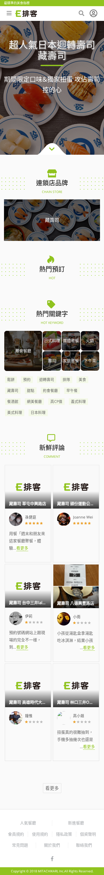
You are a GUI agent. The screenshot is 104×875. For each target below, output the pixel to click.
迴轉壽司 (46, 379)
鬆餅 (11, 379)
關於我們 (52, 845)
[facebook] (52, 859)
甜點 (30, 390)
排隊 (66, 379)
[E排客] (26, 13)
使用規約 (40, 834)
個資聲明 (88, 834)
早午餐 (72, 390)
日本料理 (38, 412)
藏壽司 (12, 390)
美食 (82, 379)
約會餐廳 (50, 390)
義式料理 (78, 401)
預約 (27, 379)
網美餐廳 (34, 401)
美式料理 (14, 412)
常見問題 (20, 845)
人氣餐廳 (28, 822)
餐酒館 (12, 401)
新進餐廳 (76, 822)
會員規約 (16, 834)
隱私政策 (64, 834)
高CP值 (56, 401)
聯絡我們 (84, 845)
